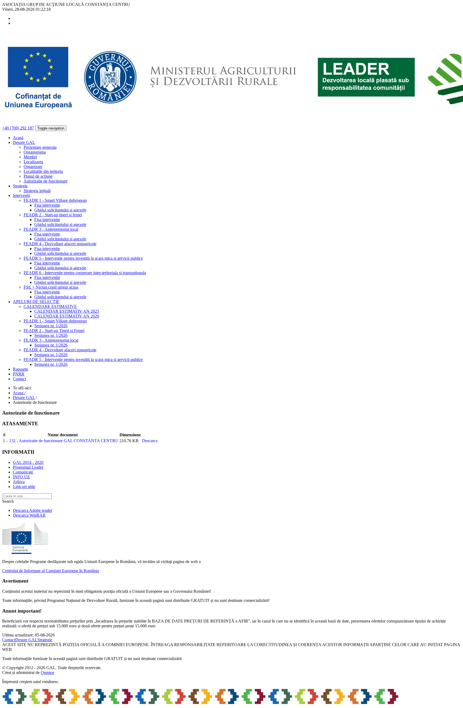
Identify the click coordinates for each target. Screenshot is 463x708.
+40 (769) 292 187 (18, 128)
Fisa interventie (47, 205)
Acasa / (19, 392)
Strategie (45, 640)
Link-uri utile (24, 486)
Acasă (18, 137)
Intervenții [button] (21, 195)
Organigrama (35, 152)
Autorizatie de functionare (46, 181)
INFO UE (21, 477)
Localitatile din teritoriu (43, 171)
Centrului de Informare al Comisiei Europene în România (50, 570)
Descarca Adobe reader (32, 510)
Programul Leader (28, 467)
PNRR (18, 374)
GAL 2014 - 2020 (28, 462)
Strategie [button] (20, 186)
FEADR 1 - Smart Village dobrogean (55, 200)
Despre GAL (24, 397)
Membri (30, 157)
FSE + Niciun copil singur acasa (51, 287)
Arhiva (19, 481)
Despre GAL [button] (24, 142)
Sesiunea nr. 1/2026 (51, 325)
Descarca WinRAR (29, 515)
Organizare (33, 166)
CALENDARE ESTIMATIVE (50, 306)
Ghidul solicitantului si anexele (60, 210)
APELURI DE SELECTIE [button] (36, 301)
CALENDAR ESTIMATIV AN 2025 (66, 311)
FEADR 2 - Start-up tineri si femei (53, 215)
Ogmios (47, 672)
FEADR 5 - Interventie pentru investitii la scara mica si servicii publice (83, 258)
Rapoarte (20, 369)
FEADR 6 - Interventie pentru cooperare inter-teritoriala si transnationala (85, 272)
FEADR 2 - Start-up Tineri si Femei (54, 330)
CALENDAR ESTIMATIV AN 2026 (66, 316)
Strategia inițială (37, 190)
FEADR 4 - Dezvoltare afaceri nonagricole (60, 243)
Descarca (150, 440)
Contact (19, 379)
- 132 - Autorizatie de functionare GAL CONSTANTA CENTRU (62, 440)
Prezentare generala (40, 147)
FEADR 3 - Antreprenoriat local (51, 229)
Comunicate (23, 472)
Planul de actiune (38, 176)
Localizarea (33, 161)
